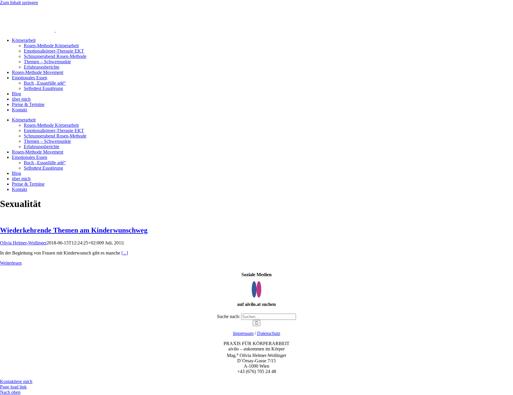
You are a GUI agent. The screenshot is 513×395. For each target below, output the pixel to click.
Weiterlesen (11, 263)
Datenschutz (268, 333)
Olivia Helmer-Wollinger (23, 242)
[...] (124, 252)
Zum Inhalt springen (19, 2)
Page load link (13, 386)
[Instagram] (258, 289)
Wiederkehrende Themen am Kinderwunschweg (74, 230)
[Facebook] (254, 289)
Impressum (243, 333)
